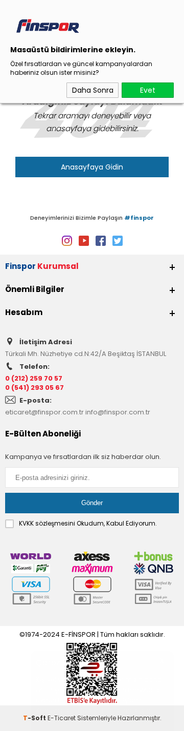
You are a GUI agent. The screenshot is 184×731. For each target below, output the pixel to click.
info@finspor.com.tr (117, 412)
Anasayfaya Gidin (92, 167)
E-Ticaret (62, 718)
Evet (147, 90)
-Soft (35, 718)
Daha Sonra (92, 90)
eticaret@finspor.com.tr (44, 412)
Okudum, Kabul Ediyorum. (88, 523)
